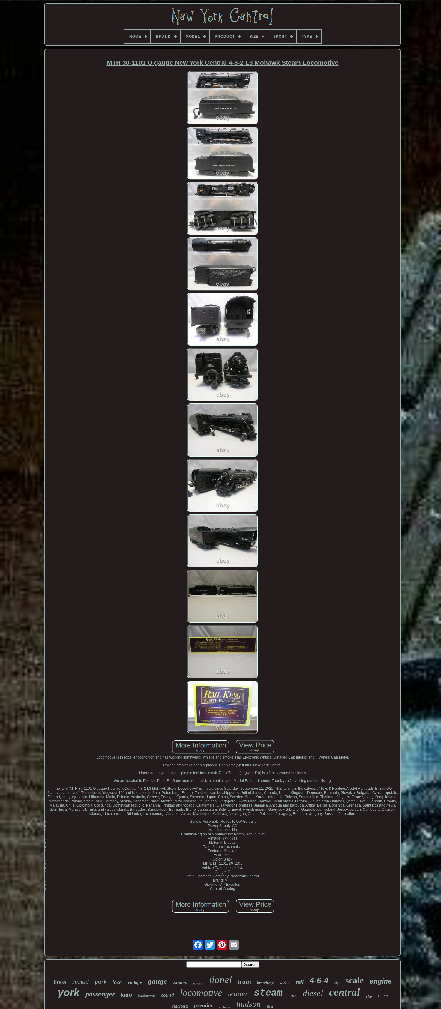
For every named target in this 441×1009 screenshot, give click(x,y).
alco (369, 996)
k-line (383, 995)
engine (381, 981)
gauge (157, 981)
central (344, 992)
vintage (135, 982)
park (100, 981)
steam (268, 993)
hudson (248, 1003)
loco (117, 982)
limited (80, 982)
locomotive (201, 992)
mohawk (198, 983)
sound (167, 995)
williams (224, 1007)
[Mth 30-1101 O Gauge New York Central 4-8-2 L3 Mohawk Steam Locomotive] (222, 98)
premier (203, 1005)
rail (300, 982)
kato (126, 995)
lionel (220, 979)
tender (238, 993)
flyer (270, 1006)
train (244, 981)
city (336, 983)
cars (293, 995)
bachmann (146, 995)
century (180, 983)
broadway (265, 983)
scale (354, 980)
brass (60, 981)
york (69, 992)
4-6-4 (319, 980)
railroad (180, 1006)
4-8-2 (285, 982)
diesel (313, 993)
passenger (100, 994)
